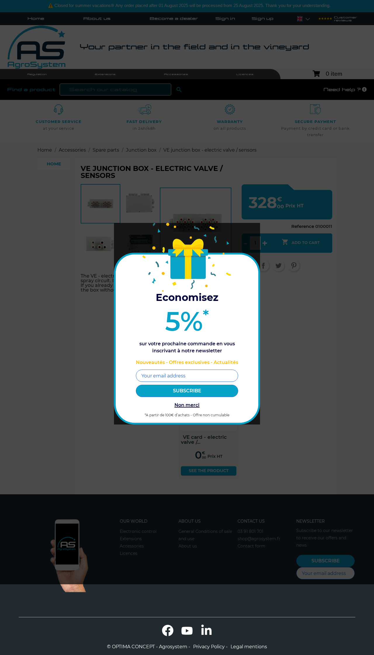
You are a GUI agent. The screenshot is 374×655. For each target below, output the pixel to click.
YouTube (187, 630)
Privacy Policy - (210, 646)
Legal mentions (249, 646)
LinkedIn (206, 630)
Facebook (168, 630)
